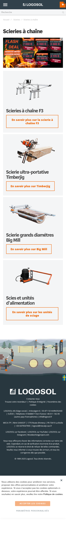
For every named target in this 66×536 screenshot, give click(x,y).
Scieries (16, 20)
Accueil (6, 20)
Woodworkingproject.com (38, 435)
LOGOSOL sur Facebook (16, 432)
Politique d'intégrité (37, 401)
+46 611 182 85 (53, 414)
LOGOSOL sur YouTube (37, 432)
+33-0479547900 (23, 426)
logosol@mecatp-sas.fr (42, 426)
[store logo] (33, 4)
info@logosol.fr (45, 416)
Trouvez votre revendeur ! (16, 401)
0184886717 (31, 414)
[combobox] (33, 12)
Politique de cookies (53, 494)
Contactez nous (33, 399)
